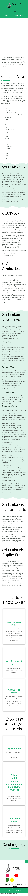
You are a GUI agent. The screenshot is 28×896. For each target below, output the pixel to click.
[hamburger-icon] (15, 11)
